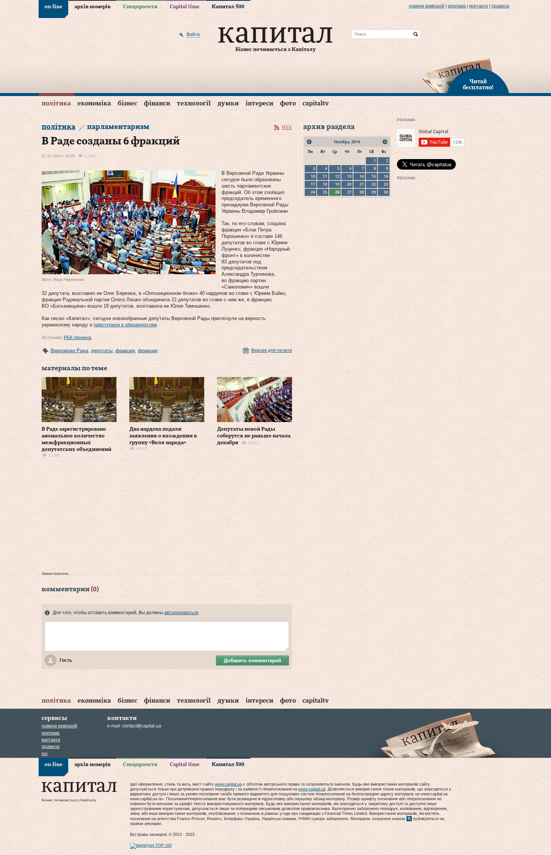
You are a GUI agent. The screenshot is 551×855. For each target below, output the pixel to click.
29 (373, 192)
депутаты (101, 350)
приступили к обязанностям (125, 325)
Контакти (478, 6)
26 (337, 192)
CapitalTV (315, 103)
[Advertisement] (167, 518)
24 (313, 192)
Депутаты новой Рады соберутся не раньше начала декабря (253, 436)
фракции (147, 350)
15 (373, 176)
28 (361, 192)
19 (337, 184)
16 (386, 176)
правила (500, 6)
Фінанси (157, 103)
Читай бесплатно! (478, 85)
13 (349, 176)
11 (325, 176)
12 (337, 176)
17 (313, 184)
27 (349, 192)
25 (325, 192)
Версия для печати (271, 350)
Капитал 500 (228, 6)
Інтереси (259, 103)
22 (373, 184)
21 (361, 184)
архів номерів (93, 6)
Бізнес (127, 103)
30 (386, 192)
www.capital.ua (228, 784)
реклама (457, 6)
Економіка (94, 103)
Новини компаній (427, 6)
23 (386, 184)
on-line (53, 6)
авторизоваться (181, 612)
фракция (125, 350)
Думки (228, 103)
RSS (287, 127)
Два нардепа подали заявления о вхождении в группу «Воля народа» (163, 436)
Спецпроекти (140, 6)
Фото (288, 103)
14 (361, 176)
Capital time (184, 6)
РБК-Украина (77, 337)
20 (349, 184)
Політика (56, 103)
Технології (194, 103)
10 (313, 176)
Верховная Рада (69, 350)
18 (325, 184)
